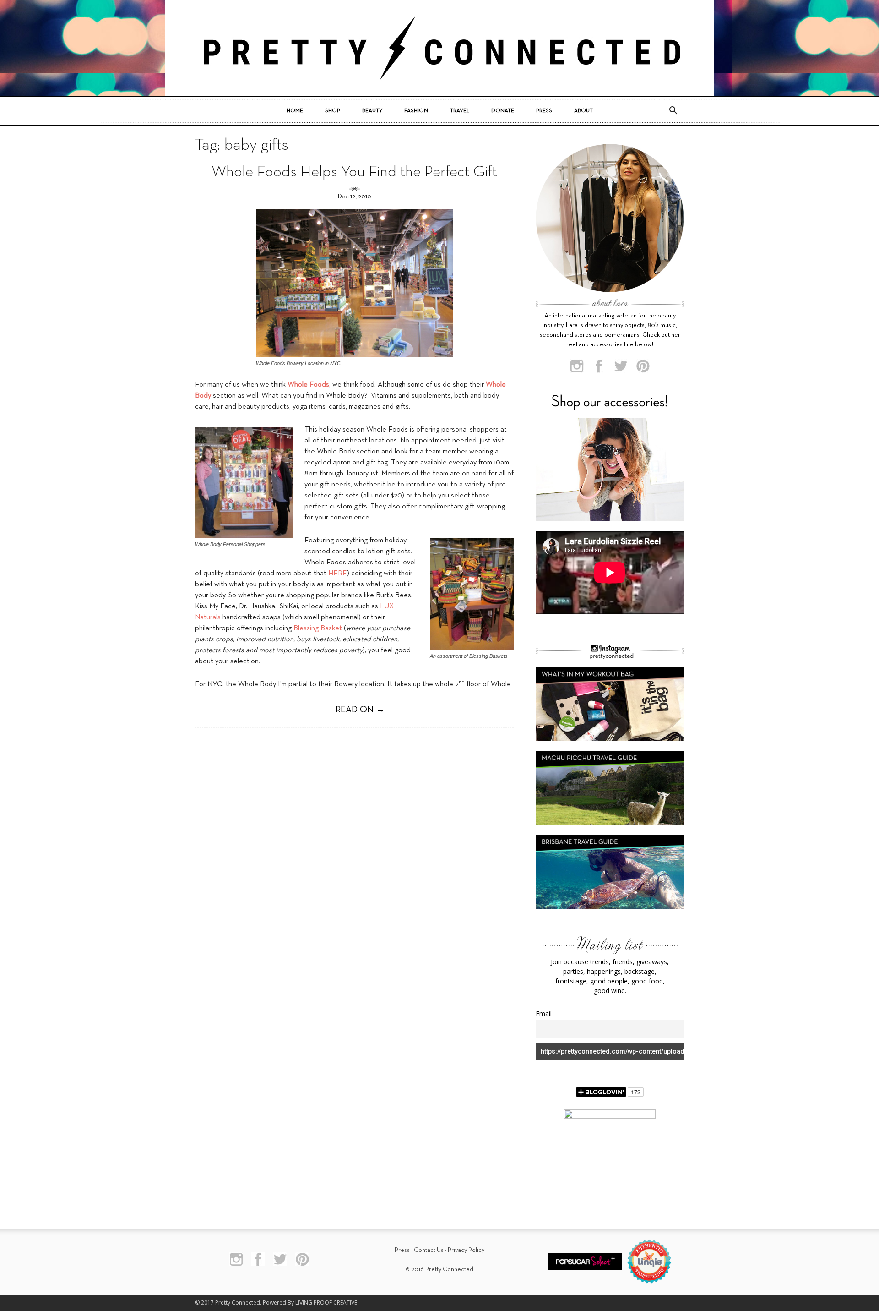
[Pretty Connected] (439, 48)
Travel (459, 111)
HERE (337, 573)
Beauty (372, 111)
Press (544, 111)
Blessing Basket (317, 628)
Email (544, 1013)
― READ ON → (354, 710)
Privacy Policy (466, 1250)
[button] (673, 111)
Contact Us (429, 1250)
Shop (332, 111)
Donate (502, 111)
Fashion (416, 111)
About (583, 111)
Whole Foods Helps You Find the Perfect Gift (354, 172)
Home (295, 111)
